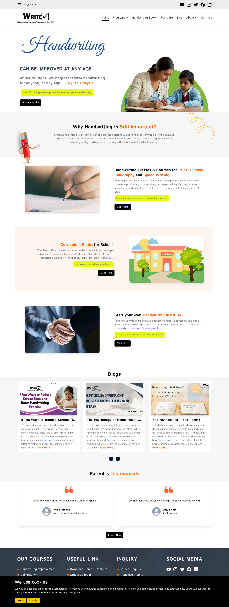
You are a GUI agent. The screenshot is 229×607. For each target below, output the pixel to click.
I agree (20, 600)
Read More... (44, 448)
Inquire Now (114, 535)
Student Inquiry (30, 102)
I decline (33, 600)
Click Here (122, 207)
